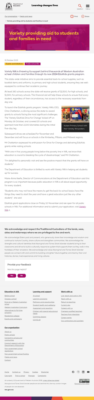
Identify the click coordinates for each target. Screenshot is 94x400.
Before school (10, 296)
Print (76, 16)
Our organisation (12, 328)
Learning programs (40, 299)
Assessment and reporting (43, 308)
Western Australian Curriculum (16, 307)
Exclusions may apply (82, 383)
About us (8, 332)
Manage (31, 376)
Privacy (26, 372)
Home (7, 372)
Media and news (11, 357)
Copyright (8, 376)
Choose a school (11, 299)
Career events (66, 318)
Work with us (66, 292)
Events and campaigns (13, 319)
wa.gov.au (9, 390)
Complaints (42, 376)
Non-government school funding (17, 354)
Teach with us (66, 299)
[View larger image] (86, 119)
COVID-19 (36, 320)
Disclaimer (45, 372)
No (21, 276)
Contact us (16, 372)
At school (36, 296)
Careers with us (67, 308)
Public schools (10, 335)
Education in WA (12, 292)
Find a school (20, 376)
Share (87, 16)
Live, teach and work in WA (71, 296)
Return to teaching (68, 302)
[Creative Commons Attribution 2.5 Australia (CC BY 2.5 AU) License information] (84, 381)
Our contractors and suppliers (72, 321)
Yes (11, 276)
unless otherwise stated (51, 380)
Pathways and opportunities (43, 302)
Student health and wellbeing (44, 305)
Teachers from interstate (70, 314)
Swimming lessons (39, 317)
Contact (8, 360)
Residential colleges (12, 316)
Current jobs (65, 305)
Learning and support (42, 292)
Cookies (35, 372)
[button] (80, 5)
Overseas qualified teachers (71, 311)
